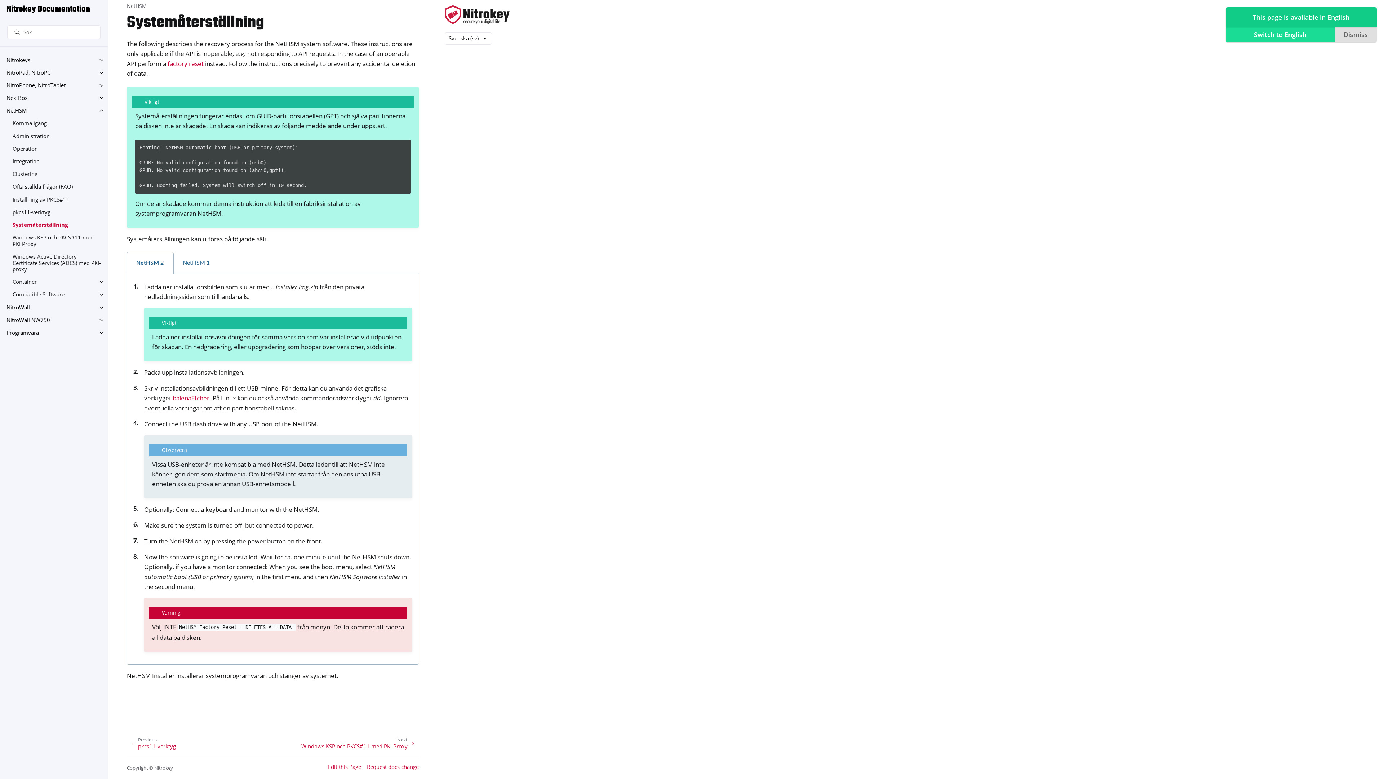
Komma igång (30, 123)
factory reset (186, 64)
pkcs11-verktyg (31, 212)
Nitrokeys (18, 60)
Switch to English (1280, 34)
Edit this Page (344, 767)
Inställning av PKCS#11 (41, 199)
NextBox (17, 98)
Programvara (22, 332)
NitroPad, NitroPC (28, 72)
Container (25, 282)
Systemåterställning (40, 225)
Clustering (25, 174)
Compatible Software (39, 294)
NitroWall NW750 (28, 320)
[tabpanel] (273, 469)
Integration (26, 161)
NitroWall (18, 307)
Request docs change (393, 767)
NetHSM (16, 110)
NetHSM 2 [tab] (150, 263)
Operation (25, 149)
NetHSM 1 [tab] (196, 263)
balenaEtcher (191, 398)
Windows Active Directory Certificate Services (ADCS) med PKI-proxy (57, 263)
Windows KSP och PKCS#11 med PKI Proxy (53, 241)
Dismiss (1356, 34)
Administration (31, 136)
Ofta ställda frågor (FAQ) (43, 186)
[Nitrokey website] (477, 15)
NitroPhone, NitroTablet (36, 85)
